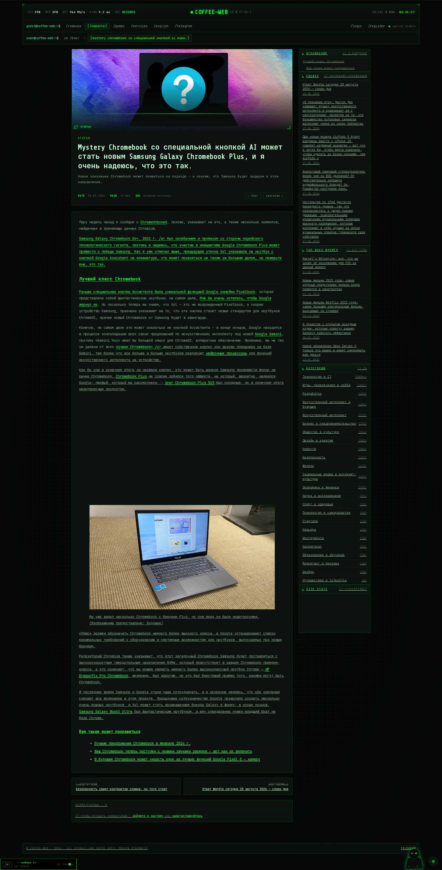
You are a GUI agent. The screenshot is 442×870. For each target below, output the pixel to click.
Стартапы (335, 521)
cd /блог (71, 38)
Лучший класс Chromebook (110, 278)
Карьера (335, 530)
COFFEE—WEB (211, 12)
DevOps (335, 572)
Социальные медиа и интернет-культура (335, 476)
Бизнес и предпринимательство (335, 424)
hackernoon (335, 546)
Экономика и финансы (335, 487)
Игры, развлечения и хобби (335, 385)
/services (139, 26)
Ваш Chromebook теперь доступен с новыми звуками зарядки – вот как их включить (173, 751)
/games (119, 26)
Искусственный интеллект (335, 415)
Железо (335, 466)
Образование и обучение (335, 555)
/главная (73, 26)
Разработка (335, 394)
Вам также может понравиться (330, 68)
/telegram (183, 26)
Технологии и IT (335, 377)
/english (161, 26)
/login (356, 26)
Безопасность (335, 457)
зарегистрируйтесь (187, 816)
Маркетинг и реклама (335, 563)
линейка (237, 291)
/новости (97, 26)
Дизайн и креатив (335, 440)
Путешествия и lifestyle (335, 580)
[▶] (7, 864)
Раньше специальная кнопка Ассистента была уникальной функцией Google (149, 291)
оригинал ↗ (274, 195)
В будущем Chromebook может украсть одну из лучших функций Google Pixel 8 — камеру (177, 759)
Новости (335, 449)
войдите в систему (148, 816)
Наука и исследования (335, 496)
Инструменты (335, 538)
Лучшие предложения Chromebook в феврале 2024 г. (142, 743)
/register (376, 26)
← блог (253, 195)
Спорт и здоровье (335, 504)
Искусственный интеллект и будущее (335, 404)
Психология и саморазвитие (335, 513)
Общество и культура (335, 432)
